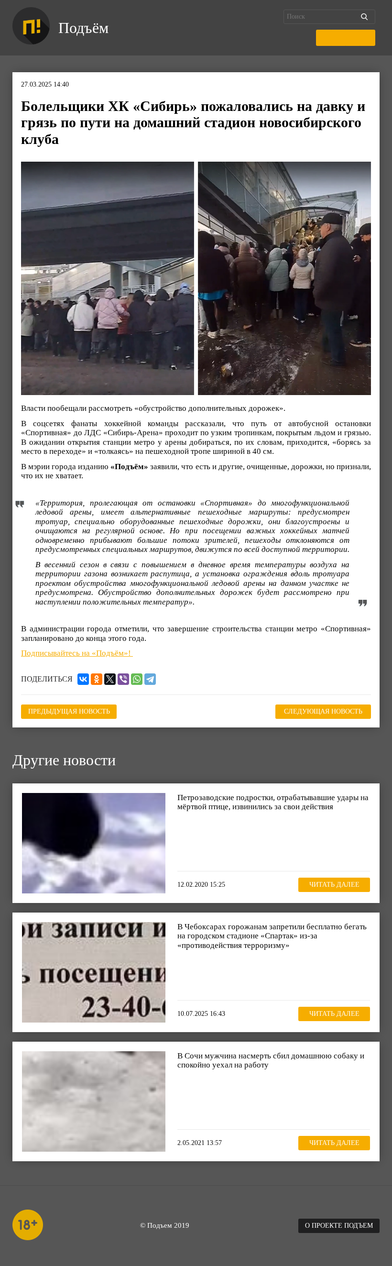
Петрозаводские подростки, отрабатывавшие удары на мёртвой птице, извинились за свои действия (273, 802)
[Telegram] (150, 679)
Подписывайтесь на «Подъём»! (77, 653)
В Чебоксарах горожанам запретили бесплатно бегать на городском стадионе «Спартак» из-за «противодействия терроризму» (272, 936)
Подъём (83, 27)
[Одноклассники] (96, 679)
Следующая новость (323, 711)
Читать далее (334, 884)
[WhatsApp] (136, 679)
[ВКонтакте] (83, 679)
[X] (110, 679)
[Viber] (123, 679)
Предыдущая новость (69, 711)
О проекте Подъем (339, 1225)
